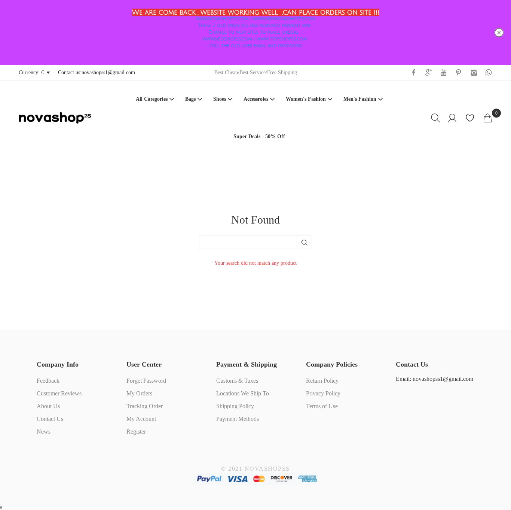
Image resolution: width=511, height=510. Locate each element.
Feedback (48, 380)
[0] (487, 118)
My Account (141, 419)
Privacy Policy (323, 393)
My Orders (139, 393)
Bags (190, 99)
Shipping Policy (235, 406)
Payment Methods (237, 419)
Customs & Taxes (237, 380)
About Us (48, 406)
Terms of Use (322, 406)
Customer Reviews (59, 393)
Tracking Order (144, 406)
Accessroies (256, 99)
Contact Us (50, 419)
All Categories (152, 99)
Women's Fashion (306, 99)
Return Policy (322, 380)
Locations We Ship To (242, 393)
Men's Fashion (359, 99)
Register (136, 431)
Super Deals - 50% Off (259, 136)
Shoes (219, 99)
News (44, 431)
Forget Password (146, 380)
